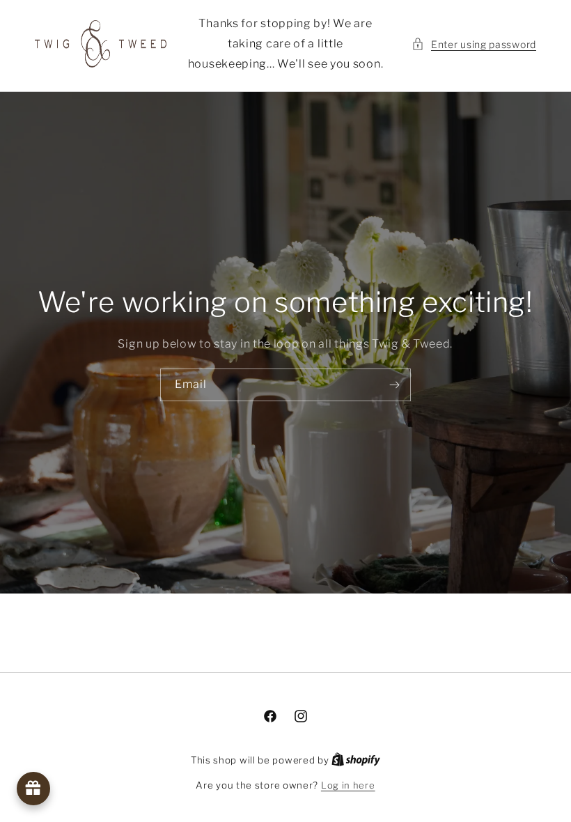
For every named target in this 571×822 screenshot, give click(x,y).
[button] (474, 44)
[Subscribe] (395, 385)
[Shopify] (355, 760)
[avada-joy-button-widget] (33, 788)
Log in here (348, 785)
